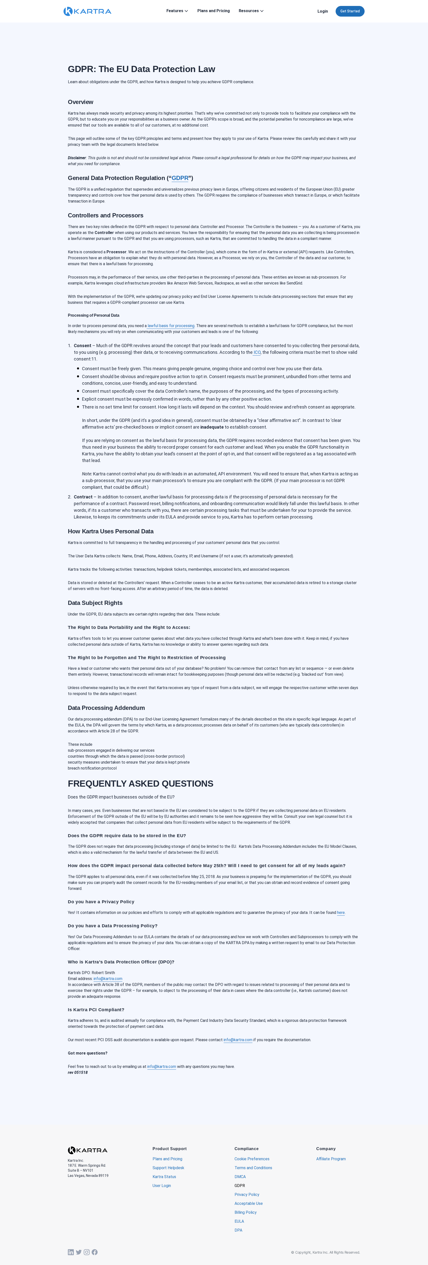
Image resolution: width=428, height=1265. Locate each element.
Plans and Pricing (167, 1159)
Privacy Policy (247, 1195)
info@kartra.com (108, 978)
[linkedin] (71, 1252)
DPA (238, 1230)
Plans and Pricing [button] (213, 10)
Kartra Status (164, 1177)
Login (323, 11)
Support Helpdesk (168, 1168)
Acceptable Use (249, 1204)
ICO (257, 352)
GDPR (240, 1186)
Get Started (350, 11)
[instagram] (87, 1252)
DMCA (240, 1177)
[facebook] (95, 1252)
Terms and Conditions (253, 1168)
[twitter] (79, 1252)
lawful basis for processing (170, 325)
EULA (239, 1221)
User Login (162, 1186)
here (341, 912)
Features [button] (174, 10)
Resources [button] (249, 10)
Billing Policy (246, 1213)
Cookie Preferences (252, 1159)
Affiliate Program (331, 1159)
